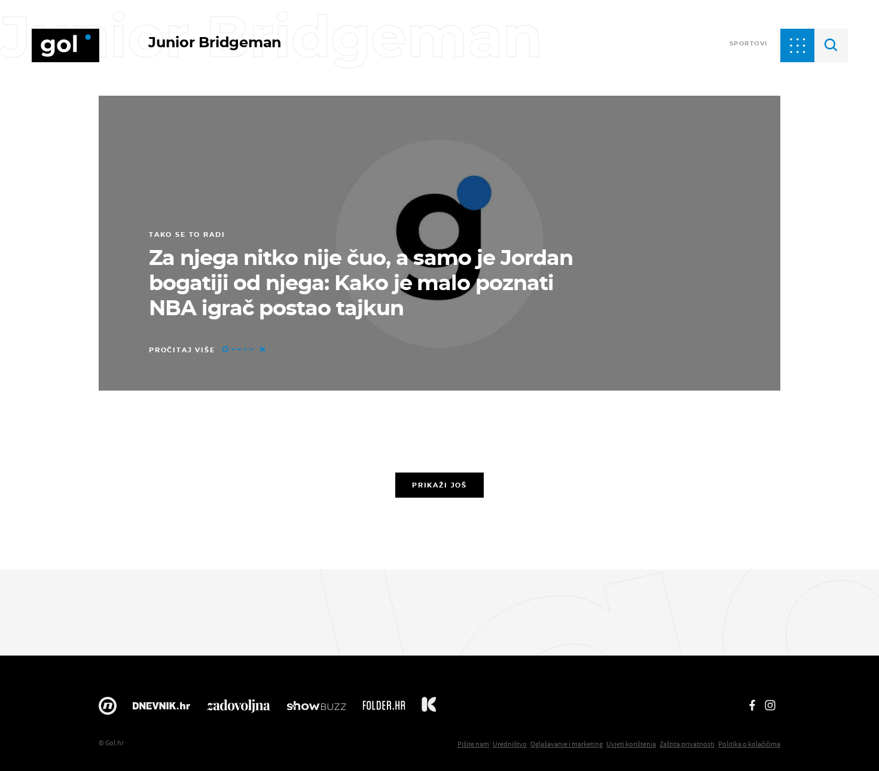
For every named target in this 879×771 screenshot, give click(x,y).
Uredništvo (510, 743)
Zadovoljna (238, 709)
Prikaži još (439, 485)
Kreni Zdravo (429, 709)
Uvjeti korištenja (631, 743)
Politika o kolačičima (749, 743)
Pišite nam (473, 743)
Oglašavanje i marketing (566, 743)
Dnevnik (161, 709)
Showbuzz (316, 709)
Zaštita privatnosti (687, 743)
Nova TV (108, 709)
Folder (383, 709)
